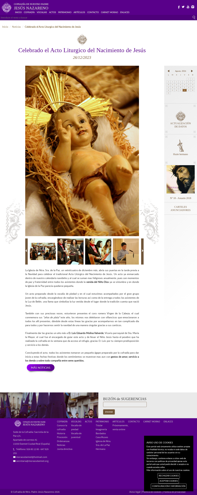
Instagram (193, 7)
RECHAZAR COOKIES (169, 475)
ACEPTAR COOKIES (169, 480)
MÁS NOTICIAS (40, 367)
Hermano (100, 449)
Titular (99, 425)
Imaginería (101, 429)
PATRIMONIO (64, 12)
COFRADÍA (29, 12)
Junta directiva (64, 449)
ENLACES (124, 12)
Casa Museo (102, 437)
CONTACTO (93, 12)
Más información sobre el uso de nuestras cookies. (168, 470)
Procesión (62, 437)
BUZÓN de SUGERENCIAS (124, 399)
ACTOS (52, 12)
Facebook (178, 7)
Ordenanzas (63, 441)
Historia (61, 433)
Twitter (183, 7)
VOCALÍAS (76, 421)
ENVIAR (109, 411)
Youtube (188, 7)
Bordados (101, 433)
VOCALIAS (42, 12)
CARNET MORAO (109, 12)
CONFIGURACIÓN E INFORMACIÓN (168, 486)
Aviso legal (134, 491)
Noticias (16, 26)
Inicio (5, 26)
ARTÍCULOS (79, 12)
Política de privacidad (174, 491)
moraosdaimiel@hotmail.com (31, 457)
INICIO (18, 12)
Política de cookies (151, 491)
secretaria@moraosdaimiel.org (32, 461)
